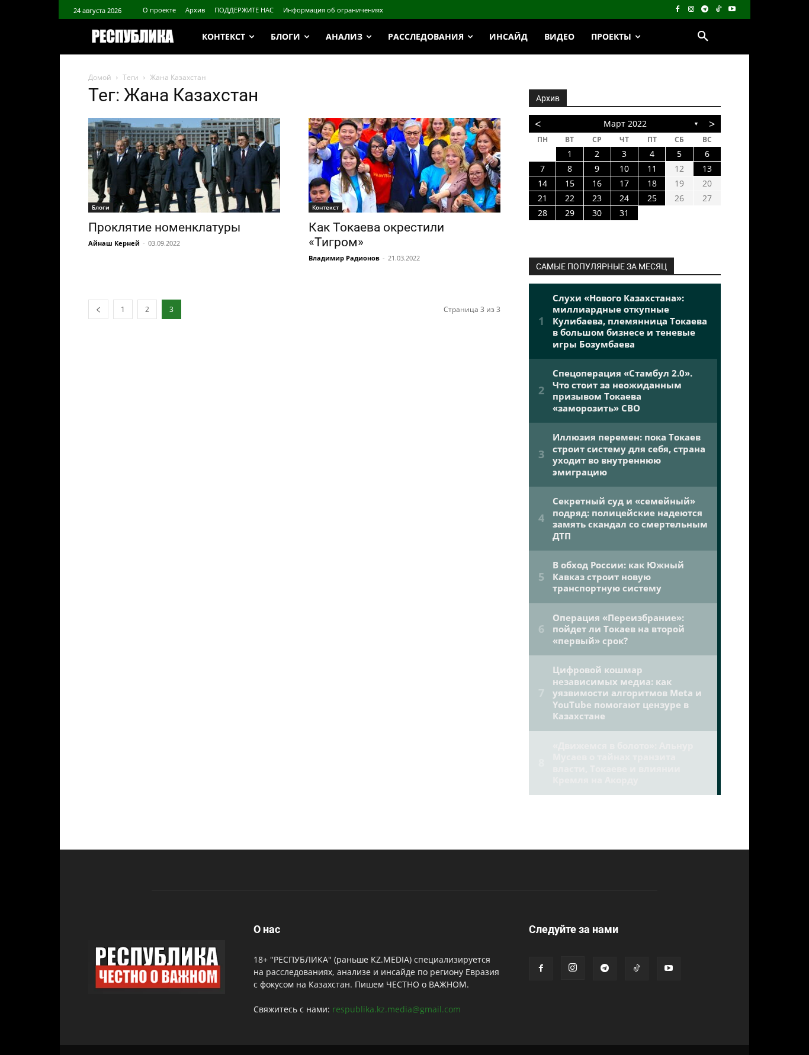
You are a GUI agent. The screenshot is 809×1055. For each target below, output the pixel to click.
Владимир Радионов (344, 257)
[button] (703, 36)
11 (652, 168)
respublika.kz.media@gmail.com (396, 1009)
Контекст (325, 207)
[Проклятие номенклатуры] (184, 165)
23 (597, 198)
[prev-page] (98, 309)
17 (624, 183)
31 (624, 212)
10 (624, 168)
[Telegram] (705, 10)
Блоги (101, 207)
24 (624, 198)
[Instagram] (691, 10)
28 (542, 212)
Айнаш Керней (114, 243)
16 (597, 183)
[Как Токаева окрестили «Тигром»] (404, 165)
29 (569, 212)
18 (652, 183)
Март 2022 (625, 123)
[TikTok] (718, 10)
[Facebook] (678, 10)
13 (707, 168)
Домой (99, 77)
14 (542, 183)
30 (597, 212)
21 (542, 198)
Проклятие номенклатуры (164, 227)
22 (569, 198)
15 (569, 183)
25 (652, 198)
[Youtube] (732, 10)
